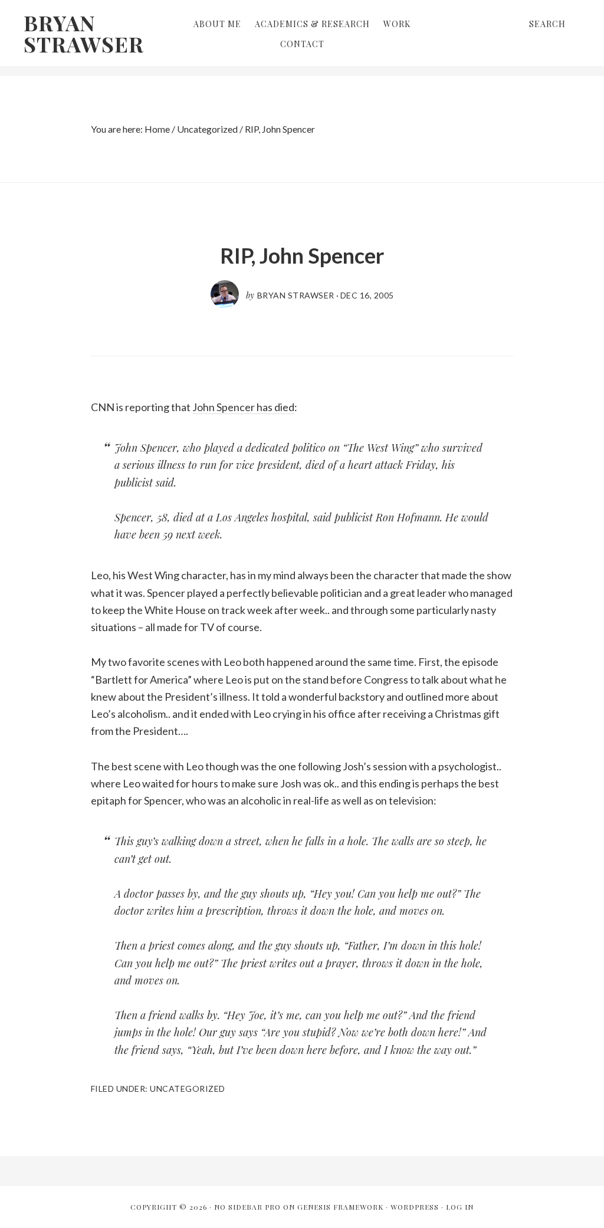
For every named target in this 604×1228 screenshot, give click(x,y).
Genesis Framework (340, 1206)
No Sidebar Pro (247, 1206)
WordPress (414, 1206)
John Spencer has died (243, 406)
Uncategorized (187, 1088)
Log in (460, 1206)
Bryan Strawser (84, 33)
